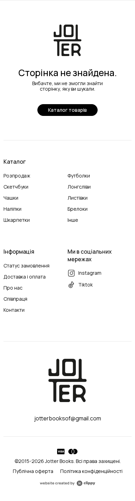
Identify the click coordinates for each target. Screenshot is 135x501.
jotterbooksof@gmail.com (67, 418)
